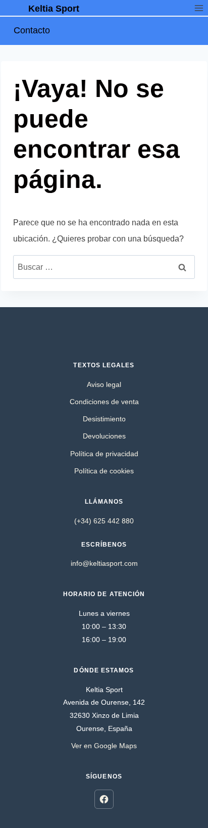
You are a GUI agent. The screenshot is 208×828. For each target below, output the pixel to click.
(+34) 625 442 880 (104, 521)
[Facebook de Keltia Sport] (104, 799)
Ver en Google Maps (104, 746)
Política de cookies (104, 471)
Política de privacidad (104, 454)
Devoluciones (104, 436)
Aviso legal (104, 384)
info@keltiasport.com (104, 563)
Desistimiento (104, 419)
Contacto (32, 30)
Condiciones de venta (104, 402)
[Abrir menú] (198, 8)
